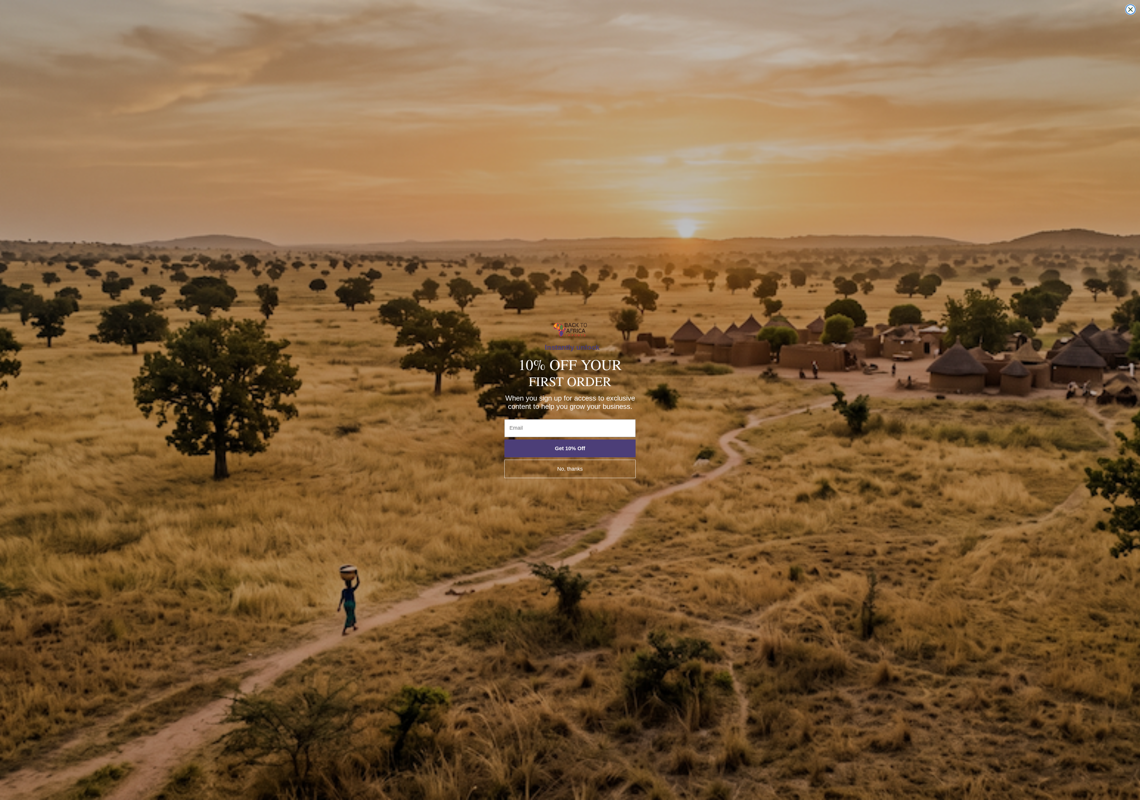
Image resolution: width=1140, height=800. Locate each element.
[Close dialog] (1130, 9)
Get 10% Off (570, 448)
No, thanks (570, 469)
